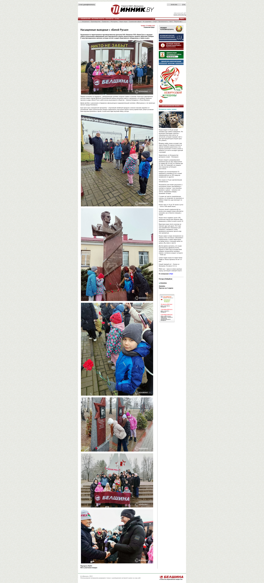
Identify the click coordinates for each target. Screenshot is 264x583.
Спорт (155, 22)
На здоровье (147, 22)
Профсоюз (105, 22)
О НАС (117, 19)
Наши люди (123, 22)
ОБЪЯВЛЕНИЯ (85, 19)
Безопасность (163, 22)
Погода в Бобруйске (165, 279)
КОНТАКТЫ (109, 19)
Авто (170, 22)
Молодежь (114, 22)
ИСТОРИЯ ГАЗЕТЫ (98, 19)
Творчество (178, 22)
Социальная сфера (135, 22)
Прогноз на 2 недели (166, 288)
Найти (182, 19)
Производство (95, 22)
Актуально (85, 22)
